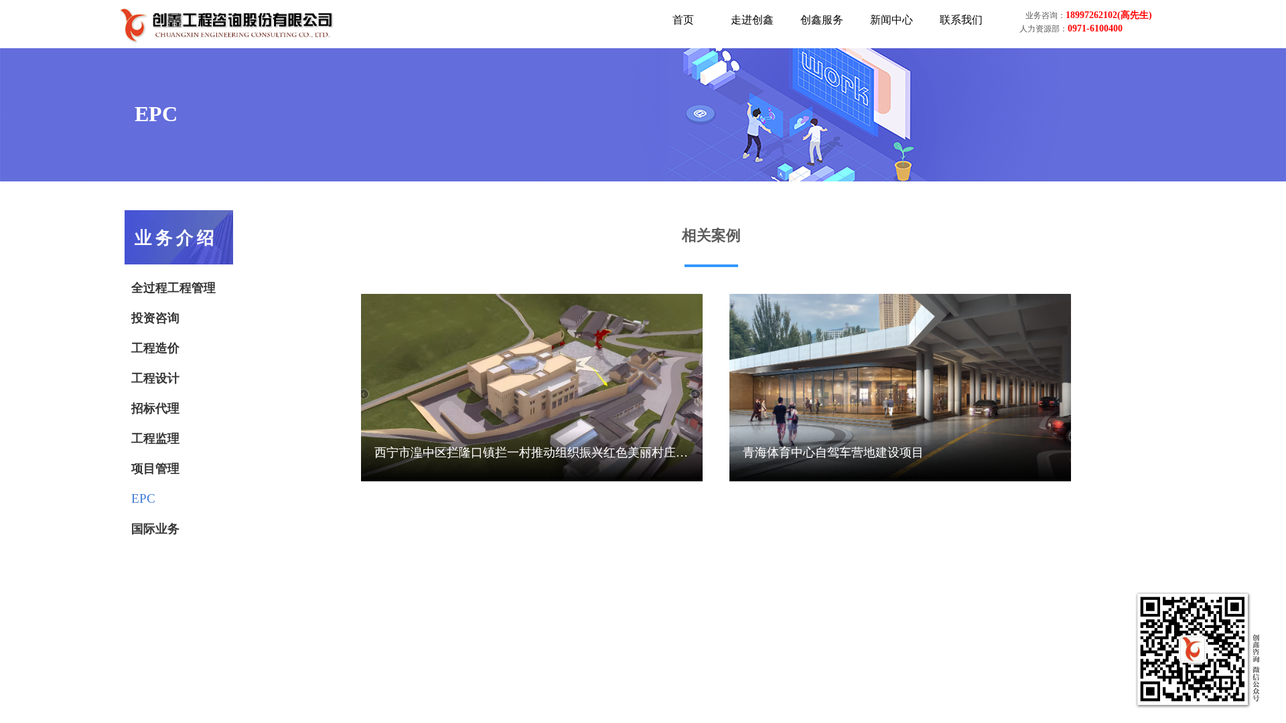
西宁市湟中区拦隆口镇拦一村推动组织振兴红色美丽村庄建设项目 (531, 453)
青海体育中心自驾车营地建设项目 (833, 452)
